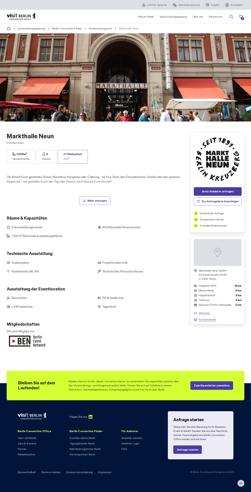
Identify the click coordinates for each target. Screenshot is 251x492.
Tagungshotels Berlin (82, 443)
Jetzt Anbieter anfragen (218, 191)
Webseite (204, 313)
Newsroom (215, 16)
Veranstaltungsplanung (173, 16)
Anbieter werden (131, 438)
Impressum (104, 472)
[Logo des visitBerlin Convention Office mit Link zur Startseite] (21, 16)
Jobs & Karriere (27, 443)
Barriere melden (50, 472)
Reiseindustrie (26, 454)
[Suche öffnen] (231, 16)
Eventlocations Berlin (82, 438)
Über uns (197, 16)
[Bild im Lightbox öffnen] (125, 77)
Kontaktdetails (207, 319)
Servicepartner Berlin (82, 454)
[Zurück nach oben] (241, 483)
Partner (22, 449)
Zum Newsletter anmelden (211, 385)
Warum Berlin (146, 16)
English (215, 5)
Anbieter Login (130, 443)
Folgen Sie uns (78, 416)
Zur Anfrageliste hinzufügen (220, 201)
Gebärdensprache (189, 5)
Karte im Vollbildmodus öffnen (217, 272)
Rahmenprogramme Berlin (85, 449)
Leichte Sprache (157, 5)
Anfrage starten (187, 449)
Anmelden (237, 5)
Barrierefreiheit (27, 472)
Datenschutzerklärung (79, 472)
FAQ (124, 449)
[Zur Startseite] (9, 29)
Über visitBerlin (27, 438)
